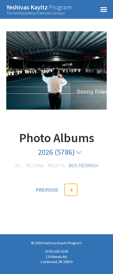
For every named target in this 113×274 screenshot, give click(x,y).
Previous (47, 190)
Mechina (35, 165)
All (18, 165)
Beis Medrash (83, 165)
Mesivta (56, 165)
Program (39, 9)
